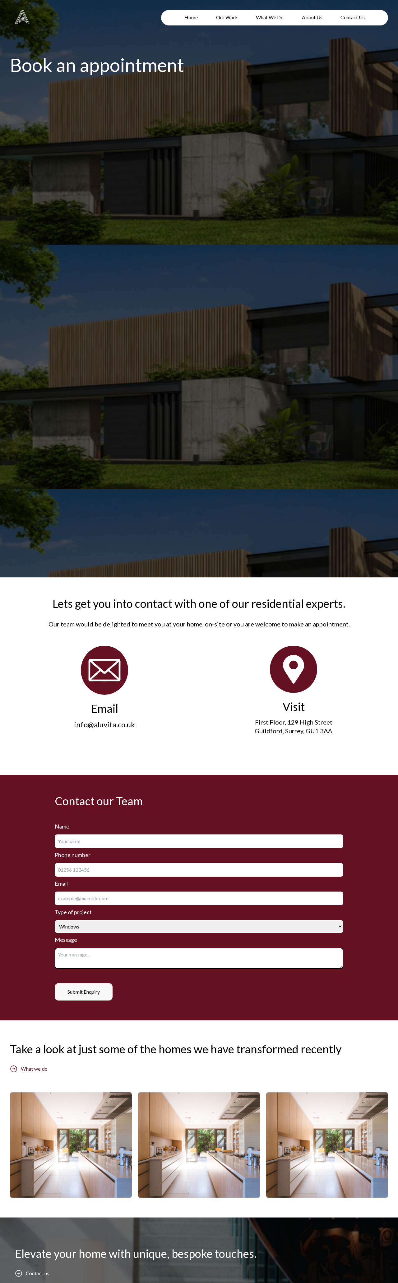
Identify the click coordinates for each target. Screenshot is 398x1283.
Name (62, 826)
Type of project (73, 912)
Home (191, 17)
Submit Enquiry (83, 992)
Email (61, 883)
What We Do (270, 17)
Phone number (72, 855)
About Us (312, 17)
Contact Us (352, 17)
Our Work (227, 17)
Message (66, 939)
